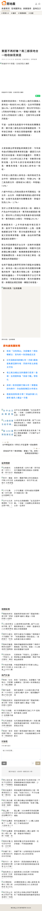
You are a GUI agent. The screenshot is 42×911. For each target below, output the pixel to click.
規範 (4, 763)
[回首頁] (8, 3)
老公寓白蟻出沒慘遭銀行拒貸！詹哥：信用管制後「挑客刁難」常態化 (22, 376)
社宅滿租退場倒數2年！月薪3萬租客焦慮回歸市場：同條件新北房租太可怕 (22, 363)
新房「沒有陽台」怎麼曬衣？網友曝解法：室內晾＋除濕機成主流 (22, 352)
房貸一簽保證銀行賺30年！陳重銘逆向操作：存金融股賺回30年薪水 (22, 387)
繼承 (14, 13)
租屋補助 (23, 13)
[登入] (36, 4)
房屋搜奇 (27, 8)
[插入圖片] (33, 763)
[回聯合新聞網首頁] (4, 3)
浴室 (32, 13)
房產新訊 (6, 8)
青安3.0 (6, 13)
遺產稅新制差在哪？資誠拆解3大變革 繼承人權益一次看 (22, 396)
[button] (39, 4)
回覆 (38, 763)
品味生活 (37, 8)
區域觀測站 (16, 8)
